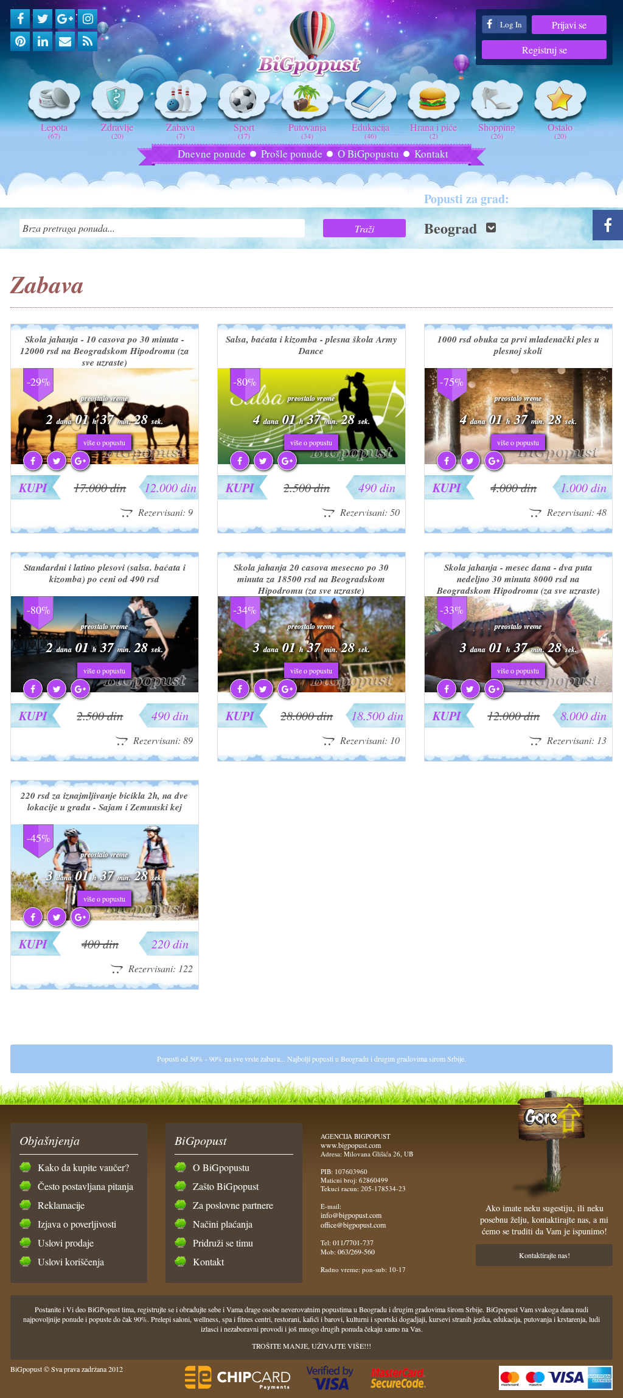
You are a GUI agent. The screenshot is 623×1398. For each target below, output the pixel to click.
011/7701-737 (353, 1242)
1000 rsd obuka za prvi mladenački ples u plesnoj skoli (518, 344)
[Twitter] (42, 19)
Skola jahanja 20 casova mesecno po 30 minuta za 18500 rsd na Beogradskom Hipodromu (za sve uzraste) (311, 579)
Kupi (33, 487)
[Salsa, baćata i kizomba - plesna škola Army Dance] (311, 461)
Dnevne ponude (212, 154)
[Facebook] (20, 19)
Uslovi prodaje (66, 1242)
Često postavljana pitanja (85, 1186)
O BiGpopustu (368, 154)
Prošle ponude (291, 154)
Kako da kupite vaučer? (83, 1167)
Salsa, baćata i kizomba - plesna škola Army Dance (311, 344)
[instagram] (87, 19)
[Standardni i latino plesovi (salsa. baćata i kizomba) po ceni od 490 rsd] (104, 689)
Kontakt (431, 154)
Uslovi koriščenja (71, 1261)
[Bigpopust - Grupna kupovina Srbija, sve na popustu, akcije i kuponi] (311, 44)
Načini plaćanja (222, 1223)
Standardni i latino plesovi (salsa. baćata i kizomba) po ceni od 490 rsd (105, 573)
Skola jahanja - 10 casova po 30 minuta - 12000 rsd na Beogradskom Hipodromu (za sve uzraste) (104, 350)
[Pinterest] (20, 41)
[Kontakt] (65, 41)
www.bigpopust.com (351, 1145)
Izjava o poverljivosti (77, 1223)
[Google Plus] (65, 19)
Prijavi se (569, 24)
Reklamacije (61, 1204)
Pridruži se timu (223, 1242)
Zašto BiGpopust (226, 1186)
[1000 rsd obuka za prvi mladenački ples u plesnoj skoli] (518, 461)
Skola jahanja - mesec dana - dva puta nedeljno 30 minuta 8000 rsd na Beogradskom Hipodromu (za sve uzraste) (518, 579)
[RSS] (87, 41)
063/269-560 (356, 1251)
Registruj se (544, 49)
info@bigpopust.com (351, 1215)
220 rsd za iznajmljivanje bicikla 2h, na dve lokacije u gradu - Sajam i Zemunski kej (104, 801)
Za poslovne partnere (233, 1204)
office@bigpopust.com (353, 1224)
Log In (510, 24)
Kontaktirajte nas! (544, 1255)
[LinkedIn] (42, 41)
